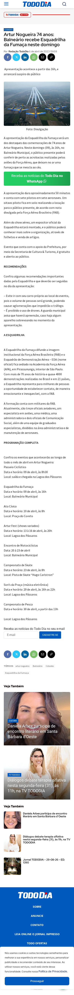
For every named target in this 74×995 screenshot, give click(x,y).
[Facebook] (7, 57)
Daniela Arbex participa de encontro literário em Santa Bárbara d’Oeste (45, 815)
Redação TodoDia (18, 51)
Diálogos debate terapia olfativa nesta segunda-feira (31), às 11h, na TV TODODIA (46, 839)
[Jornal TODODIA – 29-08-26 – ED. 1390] (12, 866)
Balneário (37, 666)
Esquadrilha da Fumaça (17, 672)
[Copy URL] (51, 57)
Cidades (9, 29)
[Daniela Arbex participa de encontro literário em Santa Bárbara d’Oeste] (37, 718)
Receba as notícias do (37, 178)
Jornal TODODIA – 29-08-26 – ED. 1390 (44, 861)
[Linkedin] (25, 57)
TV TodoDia (14, 775)
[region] (37, 971)
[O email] (42, 57)
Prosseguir (37, 981)
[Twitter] (16, 57)
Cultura (13, 721)
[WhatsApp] (34, 57)
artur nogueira (22, 666)
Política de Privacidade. (53, 971)
